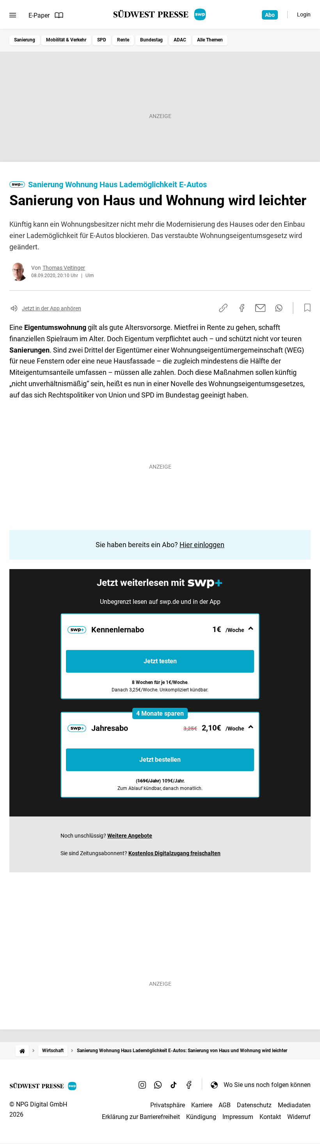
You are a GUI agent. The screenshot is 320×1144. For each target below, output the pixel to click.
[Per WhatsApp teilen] (278, 308)
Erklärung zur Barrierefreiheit (141, 1117)
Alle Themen (210, 40)
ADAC (180, 40)
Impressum (237, 1117)
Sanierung (24, 40)
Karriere (201, 1105)
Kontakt (270, 1117)
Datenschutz (254, 1105)
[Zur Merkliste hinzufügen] (305, 308)
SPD (101, 40)
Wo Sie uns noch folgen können (267, 1085)
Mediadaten (294, 1105)
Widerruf (299, 1117)
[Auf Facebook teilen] (242, 308)
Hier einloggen (202, 545)
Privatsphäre (167, 1105)
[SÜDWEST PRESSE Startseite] (160, 14)
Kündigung (201, 1117)
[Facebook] (189, 1084)
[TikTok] (173, 1084)
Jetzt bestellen (160, 759)
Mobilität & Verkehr (66, 40)
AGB (225, 1105)
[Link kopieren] (223, 308)
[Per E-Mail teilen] (260, 308)
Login (304, 14)
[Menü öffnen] (12, 15)
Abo (270, 15)
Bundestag (151, 40)
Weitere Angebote (129, 835)
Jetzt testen (160, 661)
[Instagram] (142, 1084)
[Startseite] (22, 1050)
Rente (123, 40)
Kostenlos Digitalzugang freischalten (174, 853)
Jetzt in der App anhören (51, 308)
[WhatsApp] (158, 1084)
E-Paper (39, 15)
